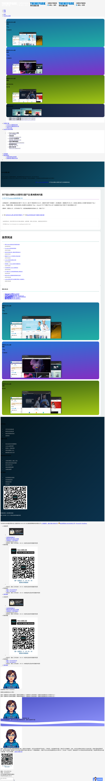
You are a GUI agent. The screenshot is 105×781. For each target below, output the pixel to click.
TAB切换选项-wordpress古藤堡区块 (11, 267)
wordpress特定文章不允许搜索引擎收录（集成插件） (15, 279)
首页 (37, 182)
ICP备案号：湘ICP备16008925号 (49, 523)
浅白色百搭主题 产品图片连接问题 (35, 215)
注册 (4, 11)
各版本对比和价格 (9, 106)
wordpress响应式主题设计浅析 (10, 259)
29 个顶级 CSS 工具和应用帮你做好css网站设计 (14, 271)
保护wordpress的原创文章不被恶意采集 (12, 244)
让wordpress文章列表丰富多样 (10, 248)
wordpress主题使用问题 (43, 182)
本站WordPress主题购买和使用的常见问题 (13, 275)
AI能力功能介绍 (18, 751)
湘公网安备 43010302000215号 (67, 523)
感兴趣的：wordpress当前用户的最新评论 (12, 263)
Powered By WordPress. (81, 523)
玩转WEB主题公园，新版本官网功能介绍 (12, 252)
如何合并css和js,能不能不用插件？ (14, 215)
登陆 (4, 10)
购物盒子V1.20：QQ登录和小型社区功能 (12, 256)
